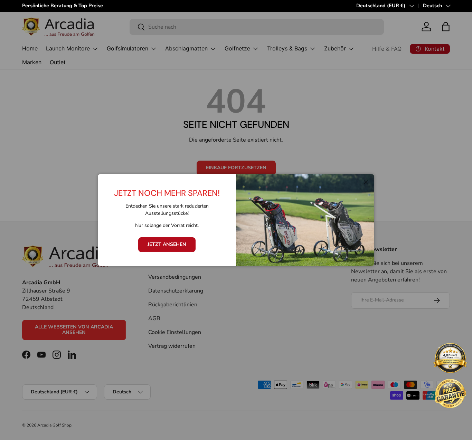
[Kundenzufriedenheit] (450, 358)
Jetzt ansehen (167, 244)
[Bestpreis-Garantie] (450, 393)
